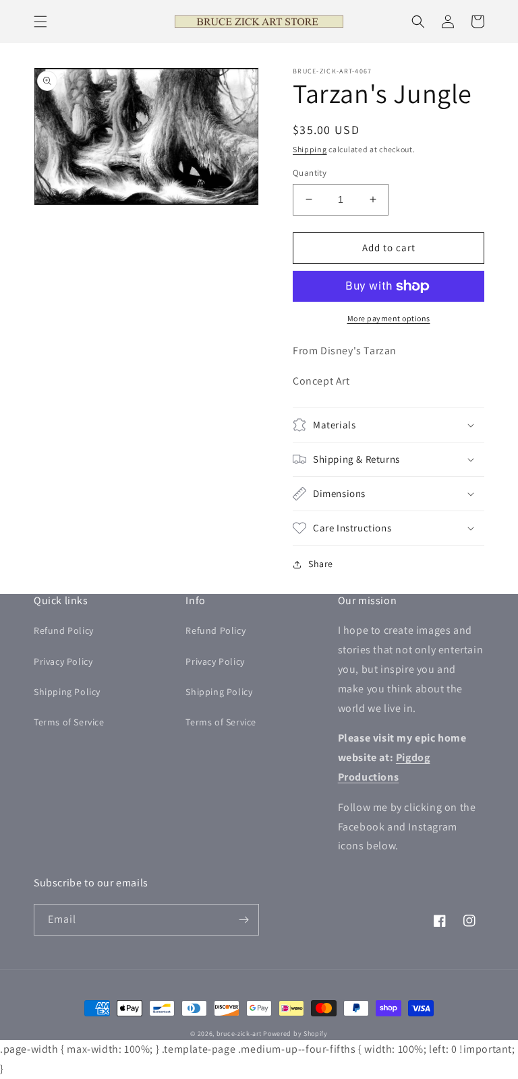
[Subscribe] (243, 920)
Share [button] (320, 564)
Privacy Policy (63, 661)
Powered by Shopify (295, 1033)
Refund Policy (64, 630)
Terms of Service (69, 722)
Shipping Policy (67, 692)
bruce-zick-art (239, 1033)
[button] (40, 21)
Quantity (309, 172)
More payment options (388, 318)
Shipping (310, 149)
